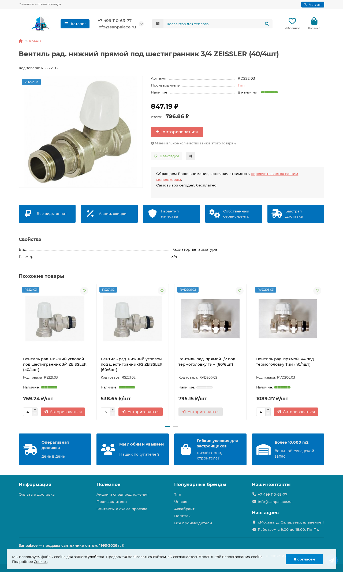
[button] (19, 352)
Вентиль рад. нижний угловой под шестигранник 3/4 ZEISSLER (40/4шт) (55, 364)
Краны (35, 41)
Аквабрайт (184, 509)
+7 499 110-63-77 (115, 20)
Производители (111, 501)
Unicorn (181, 501)
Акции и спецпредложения (122, 494)
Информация (35, 484)
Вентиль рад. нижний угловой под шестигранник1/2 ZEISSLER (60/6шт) (131, 364)
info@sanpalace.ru (117, 26)
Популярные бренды (200, 484)
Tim (241, 85)
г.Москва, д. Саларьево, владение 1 (291, 522)
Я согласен (304, 559)
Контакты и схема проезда (40, 4)
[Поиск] (267, 24)
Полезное (108, 484)
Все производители (193, 523)
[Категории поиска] (157, 23)
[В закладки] (84, 291)
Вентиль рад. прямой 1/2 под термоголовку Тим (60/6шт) (206, 362)
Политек (182, 516)
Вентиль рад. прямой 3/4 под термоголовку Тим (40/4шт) (285, 362)
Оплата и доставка (37, 494)
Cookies (40, 561)
